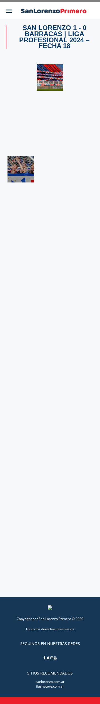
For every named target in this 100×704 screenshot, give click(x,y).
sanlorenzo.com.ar (50, 681)
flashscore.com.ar (50, 686)
